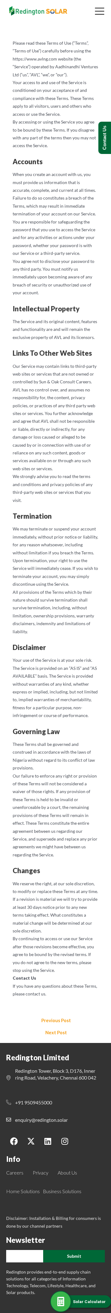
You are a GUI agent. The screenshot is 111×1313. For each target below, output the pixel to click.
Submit (74, 1256)
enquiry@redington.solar (41, 1120)
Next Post (56, 1033)
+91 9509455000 (33, 1102)
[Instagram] (64, 1141)
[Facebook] (14, 1141)
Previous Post (56, 1020)
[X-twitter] (31, 1141)
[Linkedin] (48, 1141)
